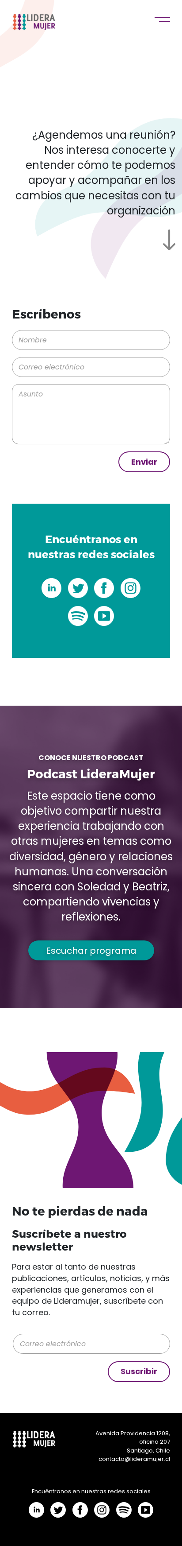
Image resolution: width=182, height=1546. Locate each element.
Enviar (144, 461)
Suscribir (139, 1371)
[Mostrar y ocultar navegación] (162, 19)
